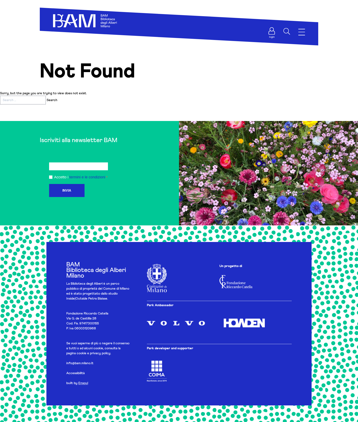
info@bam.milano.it (79, 363)
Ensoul (83, 383)
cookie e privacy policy (93, 353)
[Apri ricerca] (286, 31)
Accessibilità (75, 373)
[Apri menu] (301, 32)
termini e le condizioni (87, 177)
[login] (271, 31)
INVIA (66, 190)
